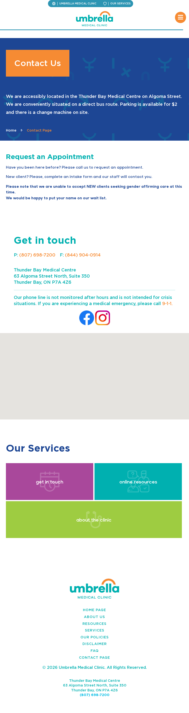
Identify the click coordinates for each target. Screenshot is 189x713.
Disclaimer (94, 644)
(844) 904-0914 (83, 254)
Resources (94, 623)
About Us (94, 617)
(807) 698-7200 (37, 254)
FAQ (95, 650)
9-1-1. (167, 303)
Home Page (94, 610)
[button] (94, 373)
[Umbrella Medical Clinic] (94, 18)
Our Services (120, 3)
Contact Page (94, 657)
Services (94, 630)
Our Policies (94, 637)
